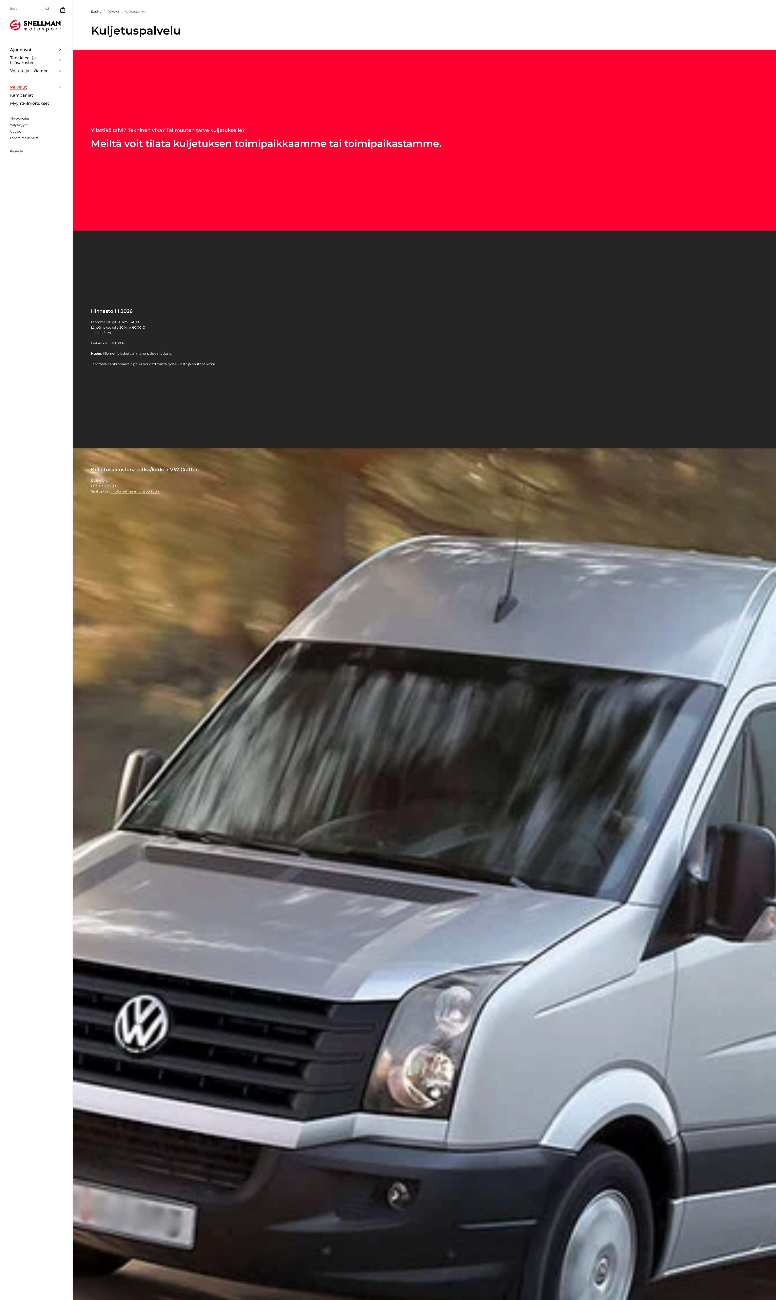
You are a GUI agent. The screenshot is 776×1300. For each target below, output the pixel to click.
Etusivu (96, 11)
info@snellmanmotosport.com (135, 491)
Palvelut (113, 11)
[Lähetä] (47, 8)
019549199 (107, 486)
